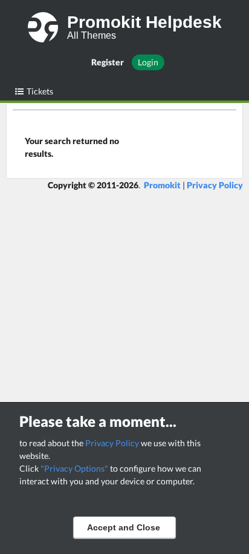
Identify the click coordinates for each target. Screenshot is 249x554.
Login (148, 62)
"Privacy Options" (74, 468)
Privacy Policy (112, 443)
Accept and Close (123, 527)
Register (107, 62)
